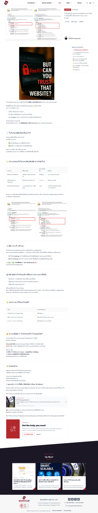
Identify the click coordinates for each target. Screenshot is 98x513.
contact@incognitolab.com (74, 506)
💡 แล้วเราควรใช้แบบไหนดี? (17, 302)
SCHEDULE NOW (29, 434)
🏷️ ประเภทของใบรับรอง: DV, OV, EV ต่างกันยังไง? (25, 161)
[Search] (87, 3)
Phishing (81, 21)
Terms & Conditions (57, 510)
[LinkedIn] (78, 499)
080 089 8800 (70, 503)
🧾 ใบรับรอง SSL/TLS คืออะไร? (18, 133)
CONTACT (38, 434)
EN (90, 3)
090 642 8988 (79, 503)
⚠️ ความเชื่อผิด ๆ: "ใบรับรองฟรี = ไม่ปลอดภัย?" (24, 333)
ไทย (93, 3)
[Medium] (75, 499)
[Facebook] (69, 499)
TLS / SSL (67, 21)
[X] (72, 499)
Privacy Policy (67, 510)
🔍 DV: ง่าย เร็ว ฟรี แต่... (15, 246)
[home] (6, 3)
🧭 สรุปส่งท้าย (11, 366)
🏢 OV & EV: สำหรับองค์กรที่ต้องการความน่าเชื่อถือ (26, 274)
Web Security (74, 21)
